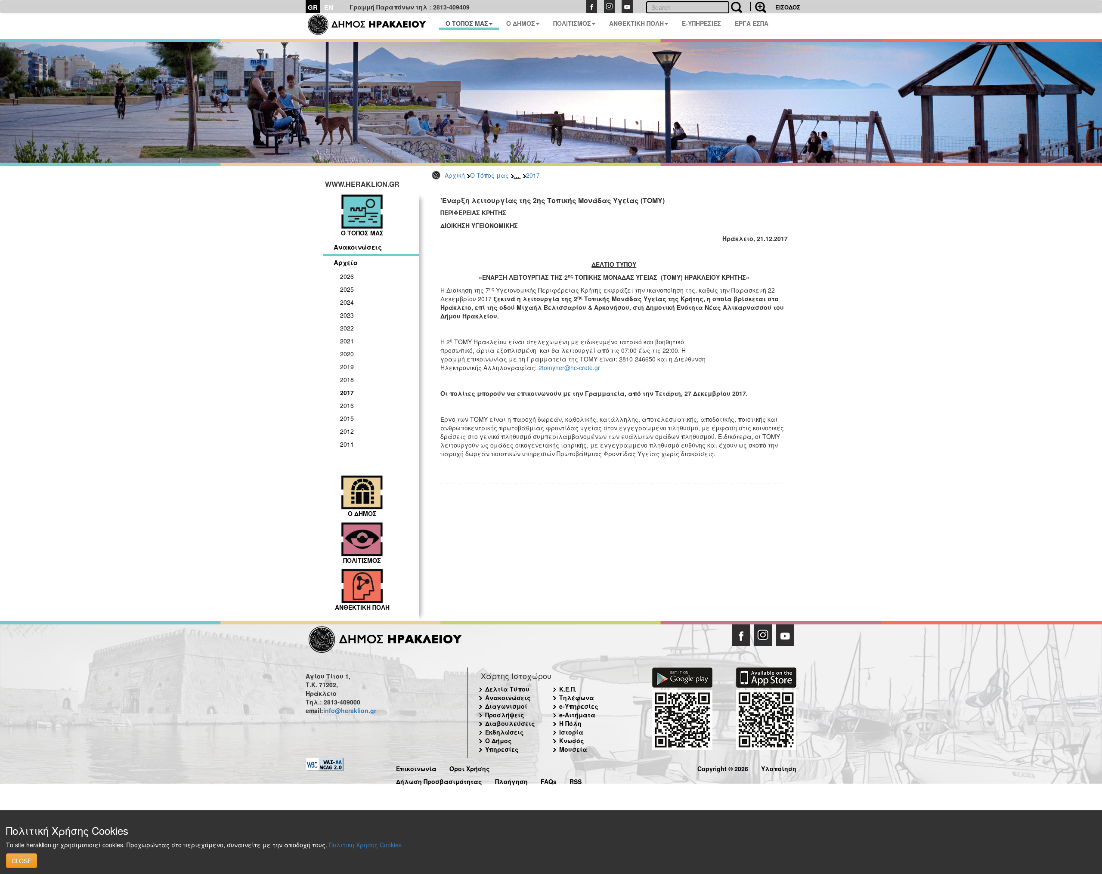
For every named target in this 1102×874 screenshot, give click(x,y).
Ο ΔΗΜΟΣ (520, 23)
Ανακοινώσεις (358, 247)
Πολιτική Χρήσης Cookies (365, 844)
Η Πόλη (570, 723)
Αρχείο (345, 262)
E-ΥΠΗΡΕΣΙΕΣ (701, 23)
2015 (347, 418)
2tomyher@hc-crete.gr (569, 367)
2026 (347, 276)
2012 (347, 431)
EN (328, 7)
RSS (576, 780)
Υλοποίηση (778, 767)
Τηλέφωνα (576, 697)
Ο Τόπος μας (489, 175)
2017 (533, 175)
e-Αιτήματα (577, 714)
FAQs (549, 780)
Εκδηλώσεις (504, 732)
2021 (347, 341)
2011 (347, 444)
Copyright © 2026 (722, 767)
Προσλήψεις (504, 714)
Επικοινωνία (416, 767)
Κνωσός (571, 740)
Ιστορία (571, 732)
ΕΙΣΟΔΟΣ (787, 7)
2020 (347, 353)
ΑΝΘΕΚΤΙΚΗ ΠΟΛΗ (636, 23)
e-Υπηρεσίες (578, 706)
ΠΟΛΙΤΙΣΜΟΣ (572, 23)
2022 (347, 328)
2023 (347, 315)
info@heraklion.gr (349, 710)
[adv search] (758, 6)
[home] (372, 26)
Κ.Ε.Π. (567, 689)
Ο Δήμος (498, 740)
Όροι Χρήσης (469, 767)
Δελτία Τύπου (507, 689)
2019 (347, 366)
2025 (347, 289)
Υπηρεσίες (502, 749)
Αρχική (455, 175)
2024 (347, 302)
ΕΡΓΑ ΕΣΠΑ (751, 23)
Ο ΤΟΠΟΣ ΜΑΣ (467, 23)
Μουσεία (573, 749)
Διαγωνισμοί (506, 706)
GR (313, 7)
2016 (347, 405)
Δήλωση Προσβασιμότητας (439, 780)
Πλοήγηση (511, 780)
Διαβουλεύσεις (510, 723)
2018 (347, 379)
